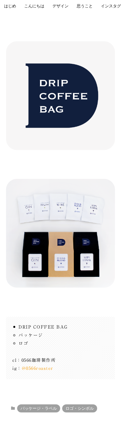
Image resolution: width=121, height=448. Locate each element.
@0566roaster (37, 368)
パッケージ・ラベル (39, 408)
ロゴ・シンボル (80, 408)
